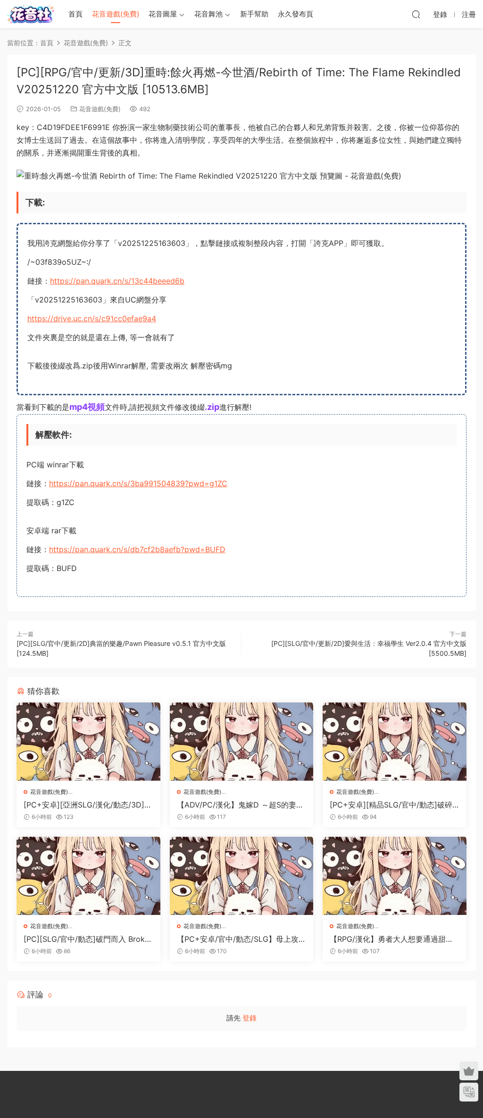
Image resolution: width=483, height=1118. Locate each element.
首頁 (75, 13)
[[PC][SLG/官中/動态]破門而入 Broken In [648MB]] (88, 876)
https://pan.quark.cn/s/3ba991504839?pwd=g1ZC (138, 483)
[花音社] (30, 14)
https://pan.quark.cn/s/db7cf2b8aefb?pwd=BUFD (137, 549)
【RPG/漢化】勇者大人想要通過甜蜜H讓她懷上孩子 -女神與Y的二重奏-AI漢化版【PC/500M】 (394, 939)
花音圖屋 (163, 13)
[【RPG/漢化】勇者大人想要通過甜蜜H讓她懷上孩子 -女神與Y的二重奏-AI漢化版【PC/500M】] (394, 876)
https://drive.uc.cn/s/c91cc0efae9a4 (91, 318)
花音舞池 (208, 13)
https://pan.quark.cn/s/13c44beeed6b (117, 281)
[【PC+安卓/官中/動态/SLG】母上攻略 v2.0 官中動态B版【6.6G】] (242, 876)
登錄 (249, 1017)
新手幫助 (254, 13)
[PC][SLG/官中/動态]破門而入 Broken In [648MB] (86, 939)
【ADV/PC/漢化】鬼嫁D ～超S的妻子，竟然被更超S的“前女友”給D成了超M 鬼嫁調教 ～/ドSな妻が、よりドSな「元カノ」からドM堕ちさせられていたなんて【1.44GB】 (241, 804)
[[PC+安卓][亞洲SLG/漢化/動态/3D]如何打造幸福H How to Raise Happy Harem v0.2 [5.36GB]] (88, 741)
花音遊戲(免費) (115, 13)
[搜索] (416, 14)
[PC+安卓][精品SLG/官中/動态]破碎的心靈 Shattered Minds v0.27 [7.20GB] (392, 804)
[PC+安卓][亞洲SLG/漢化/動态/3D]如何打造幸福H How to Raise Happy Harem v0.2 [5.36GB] (88, 804)
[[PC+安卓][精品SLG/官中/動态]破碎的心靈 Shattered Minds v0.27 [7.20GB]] (394, 741)
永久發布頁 (295, 13)
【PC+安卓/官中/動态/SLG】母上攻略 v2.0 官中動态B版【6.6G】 (241, 939)
